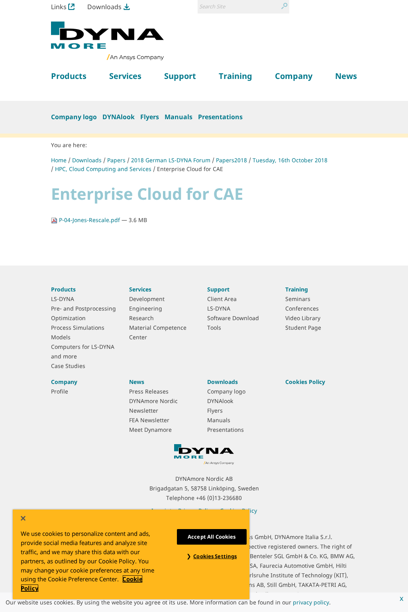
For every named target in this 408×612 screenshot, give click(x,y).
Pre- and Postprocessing (83, 308)
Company (64, 382)
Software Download (233, 318)
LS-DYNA (62, 299)
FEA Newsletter (149, 420)
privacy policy (311, 602)
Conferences (302, 308)
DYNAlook (118, 116)
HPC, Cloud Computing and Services (103, 169)
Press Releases (149, 391)
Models (61, 337)
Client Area (222, 299)
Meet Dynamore (150, 429)
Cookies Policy (305, 382)
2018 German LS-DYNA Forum (170, 160)
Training (296, 289)
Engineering (145, 308)
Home (59, 160)
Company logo (74, 116)
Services (140, 289)
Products (63, 289)
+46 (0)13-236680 (219, 498)
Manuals (178, 116)
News (136, 382)
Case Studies (68, 366)
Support (218, 289)
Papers (116, 160)
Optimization (68, 318)
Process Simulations (77, 327)
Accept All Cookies (211, 536)
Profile (59, 391)
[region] (131, 554)
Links (59, 6)
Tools (214, 327)
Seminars (297, 299)
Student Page (303, 327)
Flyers (149, 116)
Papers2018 (231, 160)
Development (147, 299)
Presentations (220, 116)
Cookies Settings (215, 556)
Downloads (104, 6)
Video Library (302, 318)
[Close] (23, 518)
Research (141, 318)
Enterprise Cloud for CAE (190, 169)
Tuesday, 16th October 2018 (290, 160)
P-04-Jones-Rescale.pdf (89, 220)
